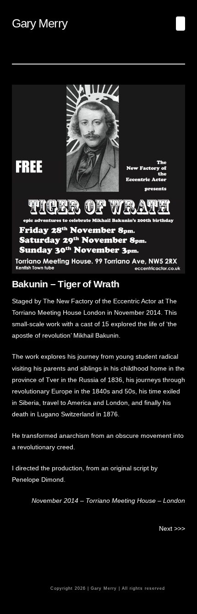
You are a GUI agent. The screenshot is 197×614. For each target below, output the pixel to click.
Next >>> (172, 528)
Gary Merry (39, 23)
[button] (180, 23)
